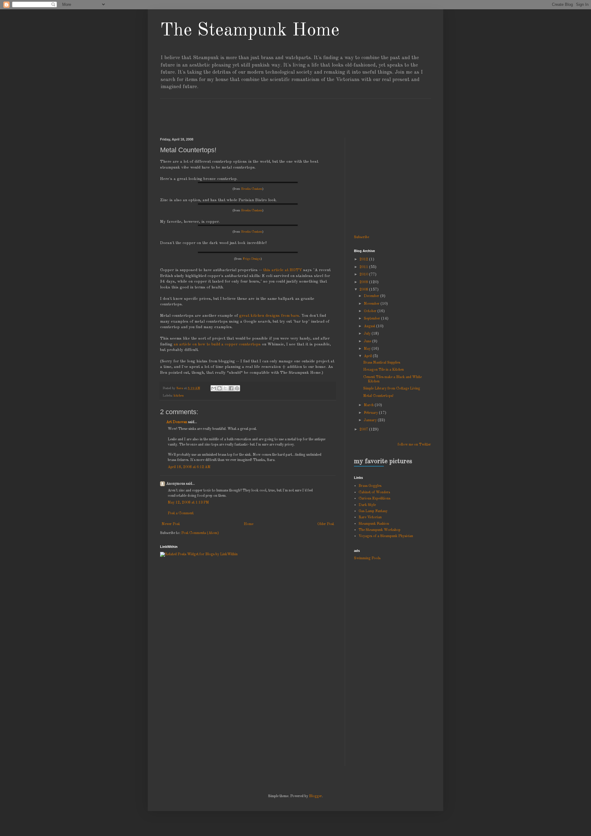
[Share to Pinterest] (237, 388)
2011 (364, 267)
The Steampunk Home (250, 30)
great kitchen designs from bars (269, 316)
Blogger (315, 796)
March (369, 405)
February (371, 413)
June (368, 341)
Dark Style (367, 505)
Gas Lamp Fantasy (373, 511)
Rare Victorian (370, 517)
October (370, 311)
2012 (364, 259)
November (372, 304)
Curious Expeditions (374, 498)
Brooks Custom (251, 188)
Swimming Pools (367, 558)
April (368, 356)
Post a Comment (181, 513)
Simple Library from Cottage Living (391, 388)
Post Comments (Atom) (200, 533)
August (370, 326)
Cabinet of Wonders (374, 492)
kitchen (179, 396)
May (368, 349)
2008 (364, 290)
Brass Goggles (370, 486)
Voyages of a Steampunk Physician (386, 536)
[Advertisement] (272, 112)
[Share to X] (225, 388)
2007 (364, 429)
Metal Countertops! (378, 396)
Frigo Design (252, 258)
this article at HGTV (282, 270)
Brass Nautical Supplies (381, 363)
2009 (364, 282)
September (372, 318)
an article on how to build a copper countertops (217, 344)
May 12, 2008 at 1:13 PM (188, 502)
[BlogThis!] (219, 388)
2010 (364, 274)
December (372, 296)
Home (248, 524)
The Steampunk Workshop (379, 530)
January (371, 420)
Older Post (325, 524)
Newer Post (171, 524)
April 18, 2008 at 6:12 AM (189, 467)
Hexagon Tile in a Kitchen (383, 370)
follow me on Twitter (414, 445)
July (368, 334)
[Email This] (214, 388)
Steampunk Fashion (374, 524)
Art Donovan (176, 422)
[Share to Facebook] (231, 388)
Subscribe (361, 237)
